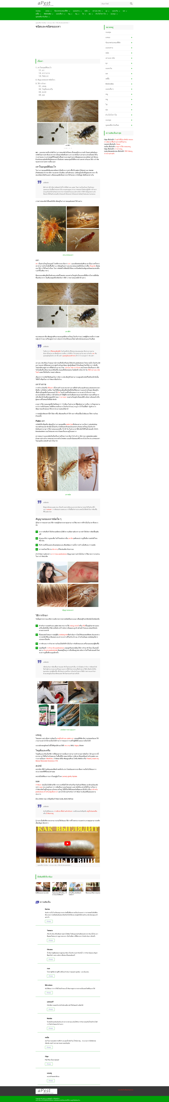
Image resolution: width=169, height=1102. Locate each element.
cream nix (95, 759)
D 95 (56, 761)
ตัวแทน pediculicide (50, 650)
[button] (37, 122)
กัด (59, 392)
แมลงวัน (115, 11)
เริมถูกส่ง (92, 266)
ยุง (106, 11)
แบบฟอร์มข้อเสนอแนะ (125, 1090)
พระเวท (67, 745)
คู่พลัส (69, 776)
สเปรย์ (42, 92)
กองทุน (38, 11)
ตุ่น (90, 14)
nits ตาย (55, 549)
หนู (69, 14)
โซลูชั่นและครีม (46, 89)
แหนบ (47, 11)
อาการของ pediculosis (59, 554)
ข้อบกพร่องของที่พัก (61, 11)
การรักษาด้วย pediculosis (55, 648)
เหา (41, 70)
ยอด (42, 95)
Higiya (76, 745)
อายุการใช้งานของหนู (123, 146)
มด (124, 11)
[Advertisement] (68, 42)
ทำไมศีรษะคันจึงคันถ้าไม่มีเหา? (75, 893)
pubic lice (69, 424)
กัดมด (118, 144)
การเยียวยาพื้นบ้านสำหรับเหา (63, 811)
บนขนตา (49, 509)
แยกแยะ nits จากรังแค (72, 368)
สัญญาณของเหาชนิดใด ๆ (45, 80)
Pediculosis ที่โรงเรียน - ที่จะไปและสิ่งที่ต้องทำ (59, 893)
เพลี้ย (37, 14)
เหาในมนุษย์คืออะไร (44, 67)
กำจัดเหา (39, 785)
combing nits (63, 635)
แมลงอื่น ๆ (59, 14)
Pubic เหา (44, 76)
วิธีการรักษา (41, 83)
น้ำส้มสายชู (49, 813)
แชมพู (42, 86)
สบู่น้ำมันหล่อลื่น (92, 811)
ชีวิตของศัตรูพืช (56, 351)
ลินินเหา (50, 388)
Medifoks (49, 759)
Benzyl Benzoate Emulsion (45, 761)
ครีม (83, 626)
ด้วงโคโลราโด (101, 14)
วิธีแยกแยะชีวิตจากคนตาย (92, 893)
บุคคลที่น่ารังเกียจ (42, 17)
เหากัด (70, 538)
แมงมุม (113, 14)
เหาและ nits (97, 11)
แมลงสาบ (76, 11)
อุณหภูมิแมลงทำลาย (69, 356)
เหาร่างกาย (44, 73)
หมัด (86, 11)
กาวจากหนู (118, 149)
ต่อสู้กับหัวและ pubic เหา (65, 738)
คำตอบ (49, 921)
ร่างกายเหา (63, 397)
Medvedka (47, 14)
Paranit (89, 759)
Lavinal (64, 776)
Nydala (74, 776)
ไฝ (83, 14)
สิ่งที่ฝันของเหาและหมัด (42, 893)
